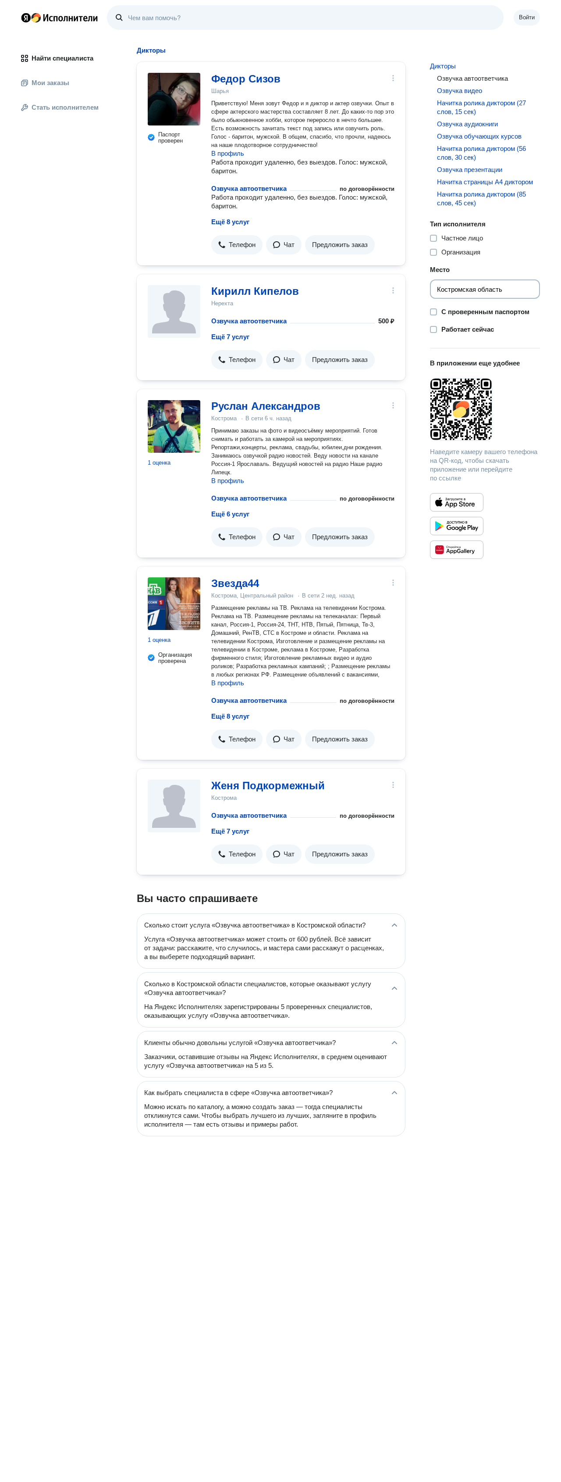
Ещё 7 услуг (230, 336)
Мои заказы (50, 82)
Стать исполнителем (65, 107)
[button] (237, 244)
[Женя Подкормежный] (174, 806)
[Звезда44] (174, 603)
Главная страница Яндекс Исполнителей (59, 17)
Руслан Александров (265, 406)
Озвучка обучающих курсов (479, 136)
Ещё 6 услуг (230, 514)
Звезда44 (235, 583)
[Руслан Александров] (174, 426)
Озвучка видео (459, 90)
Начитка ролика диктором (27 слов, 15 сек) (481, 107)
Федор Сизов (245, 79)
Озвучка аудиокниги (467, 124)
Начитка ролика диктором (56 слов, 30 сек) (481, 153)
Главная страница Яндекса (26, 17)
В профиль (227, 153)
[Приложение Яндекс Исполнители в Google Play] (456, 526)
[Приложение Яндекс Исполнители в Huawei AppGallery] (456, 550)
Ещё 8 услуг (230, 222)
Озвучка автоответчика (249, 188)
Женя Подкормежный (268, 785)
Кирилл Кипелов (255, 291)
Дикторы (443, 66)
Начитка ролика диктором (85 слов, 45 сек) (481, 198)
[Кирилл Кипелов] (174, 311)
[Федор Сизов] (174, 99)
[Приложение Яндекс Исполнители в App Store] (456, 502)
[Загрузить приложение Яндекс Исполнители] (485, 409)
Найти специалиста (62, 58)
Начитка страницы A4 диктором (485, 182)
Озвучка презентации (469, 169)
